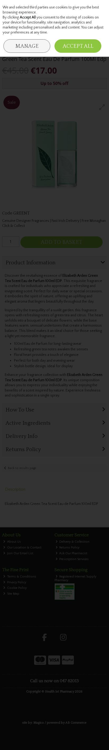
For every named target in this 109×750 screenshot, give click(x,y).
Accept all (78, 46)
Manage (27, 46)
